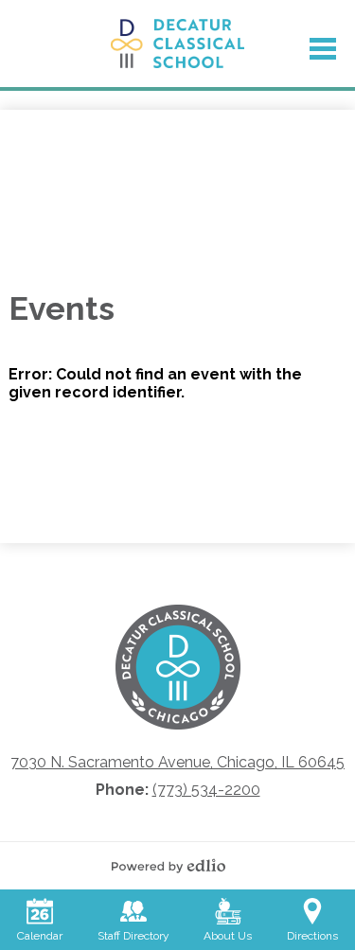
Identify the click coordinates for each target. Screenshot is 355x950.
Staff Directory (133, 935)
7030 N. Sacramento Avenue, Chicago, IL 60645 (177, 762)
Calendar (39, 935)
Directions (312, 935)
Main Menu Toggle (323, 49)
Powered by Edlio (178, 865)
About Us (228, 935)
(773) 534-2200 (206, 790)
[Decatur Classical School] (177, 43)
